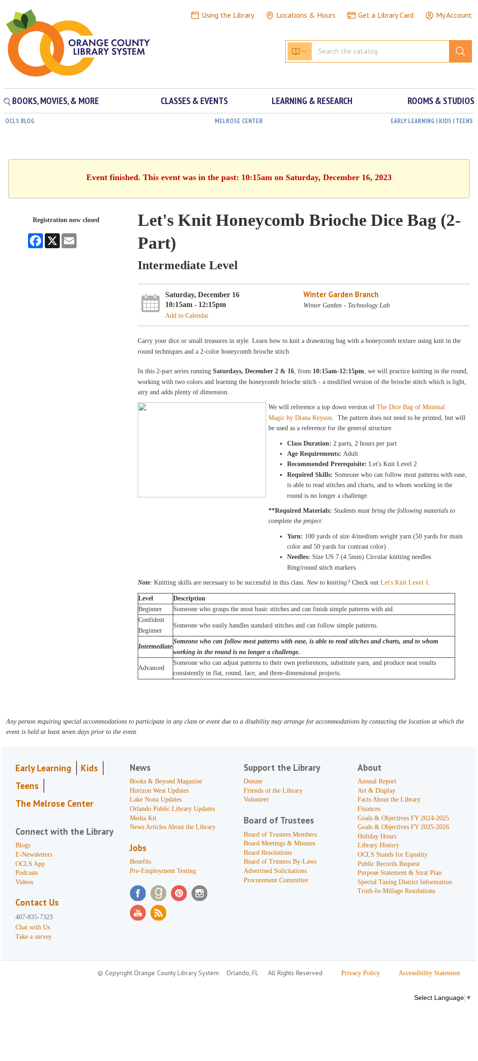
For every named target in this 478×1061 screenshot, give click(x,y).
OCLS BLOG (20, 121)
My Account (454, 15)
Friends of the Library (273, 790)
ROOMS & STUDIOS (441, 101)
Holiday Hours (377, 836)
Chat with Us (32, 927)
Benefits (140, 861)
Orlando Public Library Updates (172, 808)
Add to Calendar (187, 315)
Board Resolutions (268, 852)
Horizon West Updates (159, 790)
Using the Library (228, 15)
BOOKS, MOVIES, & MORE (54, 101)
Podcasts (26, 872)
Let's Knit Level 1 (404, 582)
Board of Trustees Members (280, 834)
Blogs (22, 845)
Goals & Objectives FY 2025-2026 (403, 827)
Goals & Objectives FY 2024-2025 (403, 818)
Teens (27, 785)
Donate (253, 781)
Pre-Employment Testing (163, 870)
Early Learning (43, 768)
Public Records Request (389, 863)
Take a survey (33, 936)
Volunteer (256, 799)
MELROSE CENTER (239, 121)
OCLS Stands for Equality (393, 854)
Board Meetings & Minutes (279, 843)
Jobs (138, 847)
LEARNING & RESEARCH (312, 101)
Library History (378, 845)
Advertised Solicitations (275, 870)
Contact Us (37, 902)
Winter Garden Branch (341, 294)
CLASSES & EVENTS (194, 101)
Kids (89, 768)
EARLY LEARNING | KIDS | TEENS (432, 121)
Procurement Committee (276, 880)
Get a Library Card (386, 15)
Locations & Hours (306, 15)
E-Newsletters (33, 854)
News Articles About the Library (173, 827)
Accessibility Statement (429, 973)
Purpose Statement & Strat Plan (400, 872)
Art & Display (376, 790)
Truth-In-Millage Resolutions (396, 890)
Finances (369, 808)
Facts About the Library (389, 799)
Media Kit (143, 818)
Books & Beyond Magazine (166, 781)
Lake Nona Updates (156, 799)
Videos (24, 882)
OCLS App (30, 863)
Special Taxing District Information (405, 882)
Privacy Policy (360, 973)
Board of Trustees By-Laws (280, 861)
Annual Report (377, 781)
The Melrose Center (54, 803)
